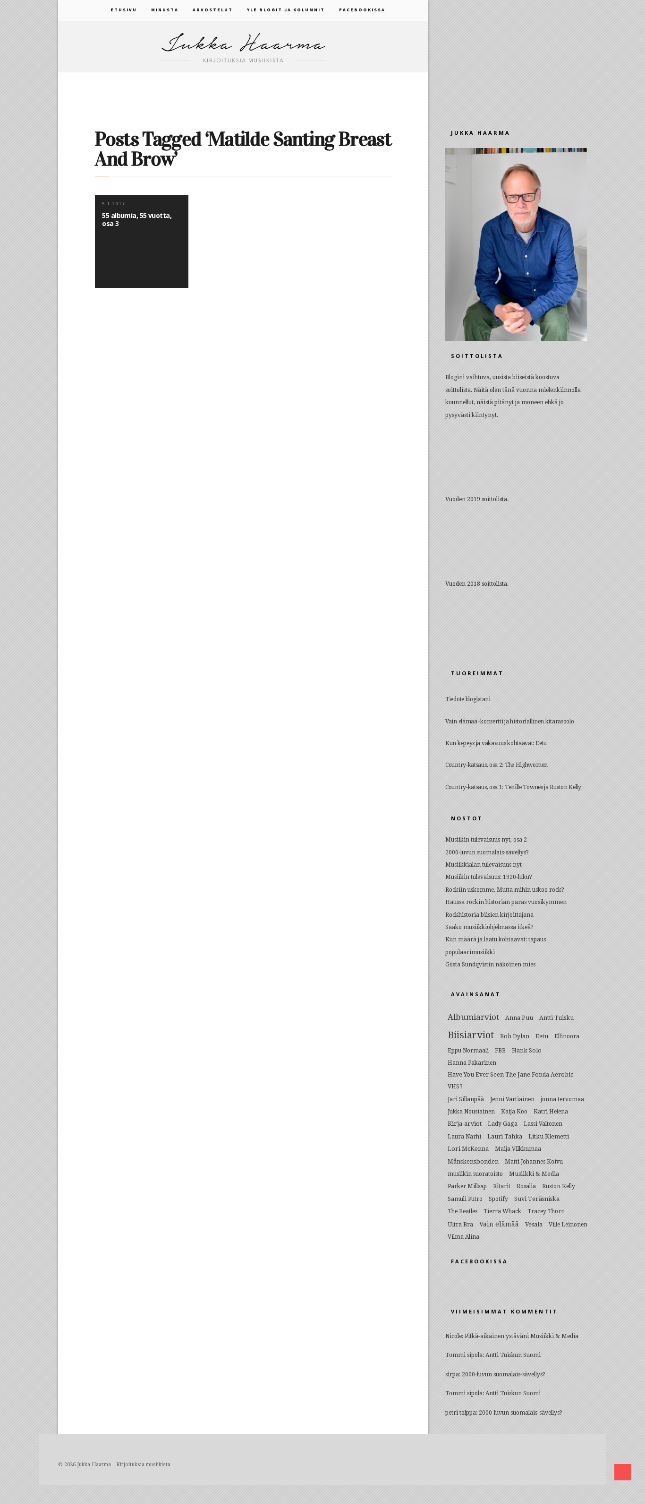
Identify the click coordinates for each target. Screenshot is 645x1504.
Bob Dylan (514, 1036)
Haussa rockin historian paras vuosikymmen (506, 902)
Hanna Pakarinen (472, 1063)
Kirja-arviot (465, 1123)
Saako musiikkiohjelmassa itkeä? (489, 927)
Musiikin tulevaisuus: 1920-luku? (488, 877)
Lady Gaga (503, 1123)
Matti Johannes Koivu (534, 1161)
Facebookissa (362, 10)
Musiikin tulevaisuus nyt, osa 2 (486, 839)
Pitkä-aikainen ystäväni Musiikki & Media (521, 1336)
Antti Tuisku (556, 1017)
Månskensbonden (473, 1161)
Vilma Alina (463, 1237)
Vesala (534, 1224)
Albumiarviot (473, 1017)
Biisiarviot (471, 1035)
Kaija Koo (514, 1111)
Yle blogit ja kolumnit (286, 10)
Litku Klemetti (548, 1136)
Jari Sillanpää (466, 1099)
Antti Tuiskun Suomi (513, 1355)
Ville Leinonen (568, 1224)
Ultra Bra (460, 1224)
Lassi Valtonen (543, 1124)
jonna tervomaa (562, 1099)
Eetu (541, 1036)
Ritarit (501, 1186)
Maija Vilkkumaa (518, 1149)
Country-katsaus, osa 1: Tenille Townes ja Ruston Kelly (513, 787)
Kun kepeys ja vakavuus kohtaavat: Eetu (496, 743)
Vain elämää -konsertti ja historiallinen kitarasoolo (509, 721)
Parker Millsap (467, 1186)
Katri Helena (551, 1111)
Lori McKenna (468, 1148)
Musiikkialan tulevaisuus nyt (483, 864)
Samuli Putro (465, 1199)
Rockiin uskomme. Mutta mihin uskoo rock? (504, 890)
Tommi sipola (464, 1355)
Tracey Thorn (546, 1211)
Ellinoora (566, 1036)
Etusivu (123, 10)
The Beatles (462, 1211)
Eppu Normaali (468, 1050)
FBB (500, 1050)
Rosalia (526, 1186)
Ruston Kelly (558, 1186)
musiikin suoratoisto (475, 1174)
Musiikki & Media (534, 1173)
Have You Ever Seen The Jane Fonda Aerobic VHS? (510, 1080)
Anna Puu (519, 1017)
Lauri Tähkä (504, 1136)
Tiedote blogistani (468, 699)
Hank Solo (527, 1050)
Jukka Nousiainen (471, 1111)
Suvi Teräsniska (537, 1198)
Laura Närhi (464, 1136)
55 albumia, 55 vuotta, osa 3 (136, 219)
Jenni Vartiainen (512, 1099)
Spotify (498, 1199)
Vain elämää (499, 1224)
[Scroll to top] (622, 1472)
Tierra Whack (502, 1211)
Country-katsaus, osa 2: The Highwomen (496, 765)
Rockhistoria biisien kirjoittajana (489, 915)
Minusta (164, 10)
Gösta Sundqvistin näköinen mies (490, 964)
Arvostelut (213, 10)
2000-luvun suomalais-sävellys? (487, 852)
